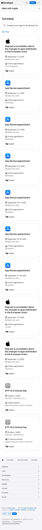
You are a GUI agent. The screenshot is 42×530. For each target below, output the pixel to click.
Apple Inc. (17, 519)
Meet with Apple (10, 8)
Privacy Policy (17, 522)
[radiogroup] (9, 513)
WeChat (23, 510)
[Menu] (39, 3)
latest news (11, 508)
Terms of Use (6, 522)
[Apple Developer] (7, 3)
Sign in (33, 3)
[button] (26, 3)
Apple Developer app (30, 508)
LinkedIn (17, 510)
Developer (10, 460)
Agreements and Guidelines (10, 524)
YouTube (32, 510)
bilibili (12, 510)
